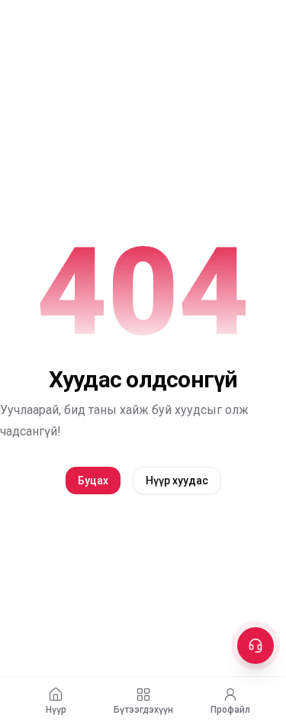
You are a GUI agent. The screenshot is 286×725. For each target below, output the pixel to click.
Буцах (93, 480)
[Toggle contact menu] (255, 645)
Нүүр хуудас (177, 480)
